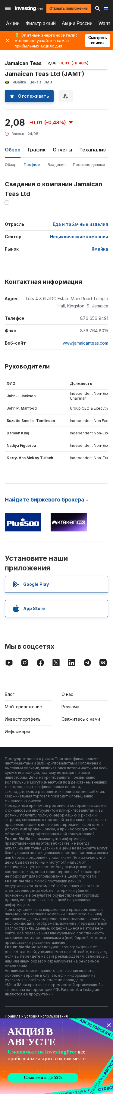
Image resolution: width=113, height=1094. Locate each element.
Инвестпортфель (23, 719)
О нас (67, 694)
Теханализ (92, 150)
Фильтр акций (41, 23)
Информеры (17, 731)
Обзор (11, 164)
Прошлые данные (89, 164)
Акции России (77, 23)
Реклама (70, 706)
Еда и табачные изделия (80, 224)
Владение (57, 164)
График (37, 150)
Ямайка (100, 249)
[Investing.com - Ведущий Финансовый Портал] (29, 8)
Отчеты (62, 150)
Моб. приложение (23, 706)
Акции (13, 23)
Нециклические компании (79, 236)
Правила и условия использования (36, 1016)
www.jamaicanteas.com (85, 343)
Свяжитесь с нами (80, 719)
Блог (9, 694)
